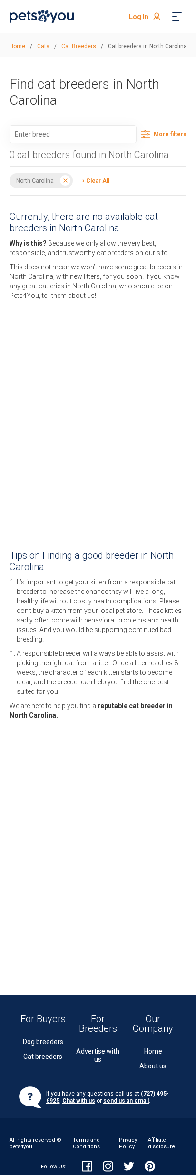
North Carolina (35, 180)
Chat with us (78, 1100)
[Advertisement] (98, 417)
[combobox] (73, 134)
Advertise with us (97, 1055)
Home (153, 1051)
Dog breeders (43, 1042)
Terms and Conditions (86, 1143)
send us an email (126, 1100)
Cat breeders (42, 1056)
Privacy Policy (128, 1143)
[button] (93, 180)
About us (153, 1066)
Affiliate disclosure (161, 1143)
